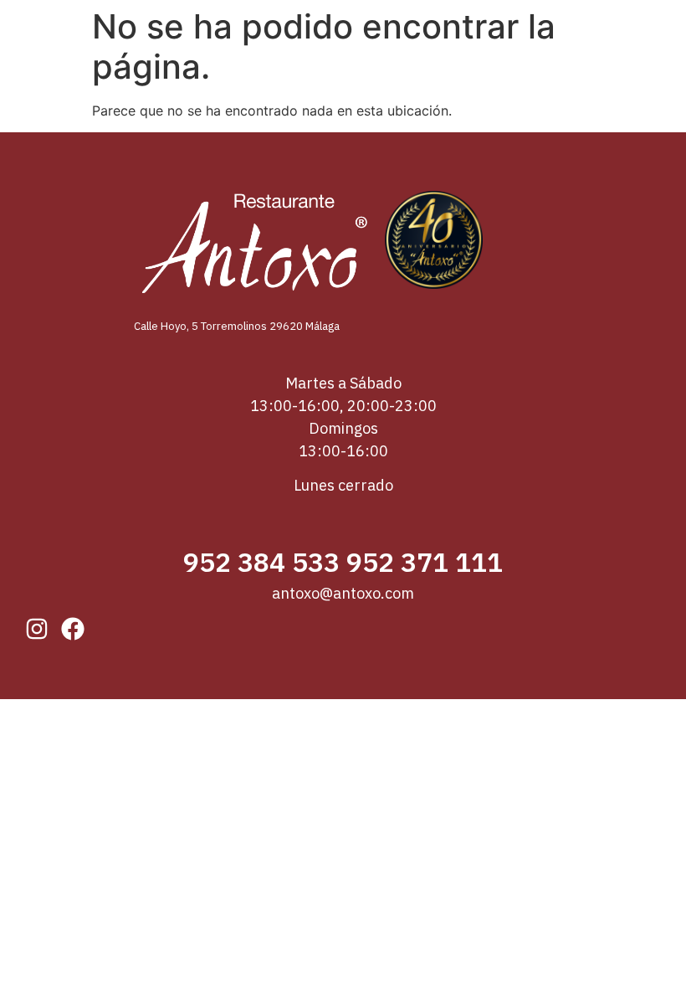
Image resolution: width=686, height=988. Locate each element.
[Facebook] (72, 629)
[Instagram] (37, 629)
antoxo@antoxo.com (343, 593)
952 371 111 (424, 561)
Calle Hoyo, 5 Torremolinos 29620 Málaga (238, 326)
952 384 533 (261, 561)
